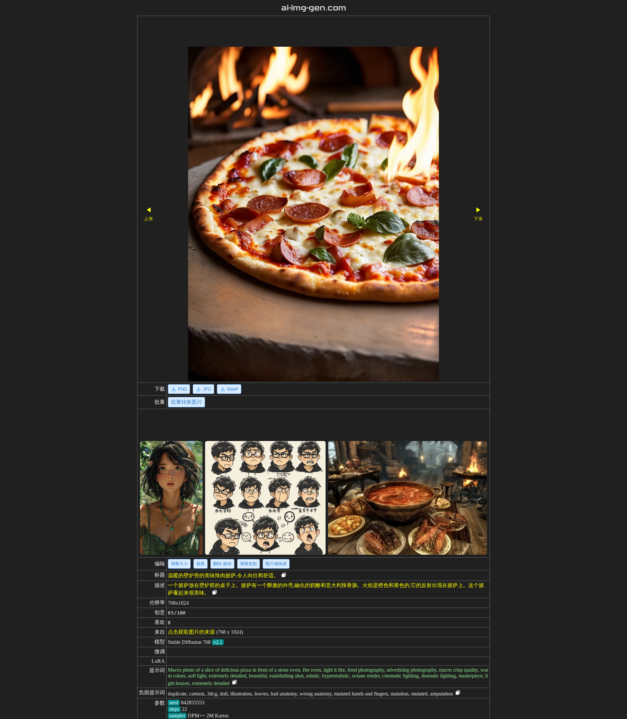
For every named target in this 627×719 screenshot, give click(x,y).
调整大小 (179, 563)
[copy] (284, 575)
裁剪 (200, 563)
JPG (207, 389)
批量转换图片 (186, 402)
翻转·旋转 (222, 563)
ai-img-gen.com (313, 8)
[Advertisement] (302, 32)
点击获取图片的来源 (191, 632)
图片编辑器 (276, 563)
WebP (232, 389)
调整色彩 (248, 563)
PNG (182, 389)
